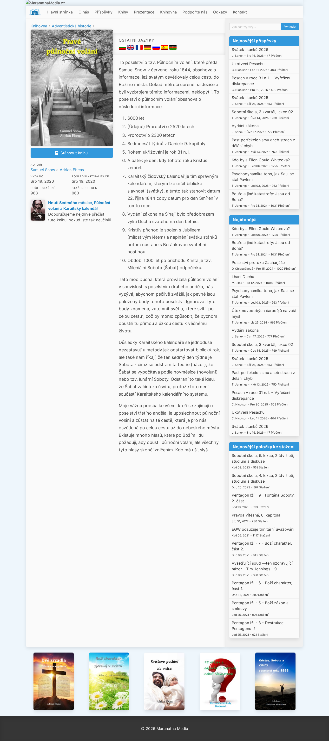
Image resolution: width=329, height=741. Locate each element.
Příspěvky (103, 12)
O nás (84, 12)
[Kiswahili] (173, 48)
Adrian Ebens (72, 169)
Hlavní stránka (60, 12)
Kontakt (240, 12)
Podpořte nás (195, 12)
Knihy (123, 12)
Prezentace (144, 12)
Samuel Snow (43, 169)
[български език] (123, 48)
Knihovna (168, 12)
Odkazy (220, 12)
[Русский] (156, 48)
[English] (131, 48)
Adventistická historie (71, 26)
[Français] (140, 48)
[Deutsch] (148, 48)
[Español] (165, 48)
